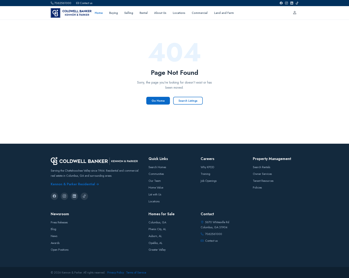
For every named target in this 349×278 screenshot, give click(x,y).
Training (205, 174)
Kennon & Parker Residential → (75, 184)
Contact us (86, 3)
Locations (154, 201)
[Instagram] (286, 3)
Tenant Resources (263, 181)
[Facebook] (281, 3)
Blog (53, 229)
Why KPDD (207, 167)
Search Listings (187, 101)
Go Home (158, 101)
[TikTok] (297, 3)
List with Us (155, 194)
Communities (156, 174)
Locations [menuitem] (179, 13)
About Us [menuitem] (160, 13)
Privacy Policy (115, 272)
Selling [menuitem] (128, 13)
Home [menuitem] (99, 13)
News (54, 236)
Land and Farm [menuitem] (224, 13)
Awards (55, 243)
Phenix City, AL (157, 229)
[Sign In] (294, 13)
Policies (257, 187)
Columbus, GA (157, 222)
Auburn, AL (155, 236)
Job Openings (209, 181)
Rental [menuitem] (144, 13)
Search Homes (157, 167)
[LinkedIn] (291, 3)
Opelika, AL (155, 243)
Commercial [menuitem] (200, 13)
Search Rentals (261, 167)
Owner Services (262, 174)
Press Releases (59, 222)
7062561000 (62, 3)
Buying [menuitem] (113, 13)
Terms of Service (136, 272)
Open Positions (59, 250)
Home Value (156, 187)
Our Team (155, 181)
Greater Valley (157, 250)
